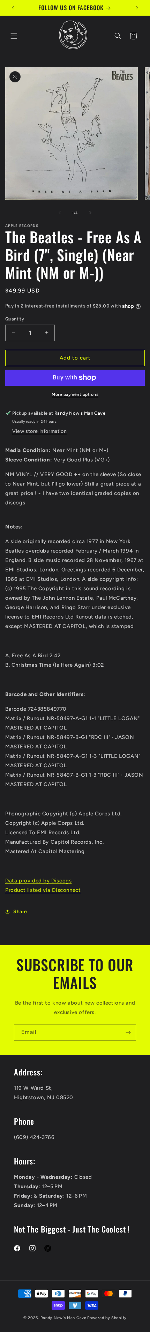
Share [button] (20, 912)
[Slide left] (59, 212)
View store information (39, 431)
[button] (14, 36)
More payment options (75, 394)
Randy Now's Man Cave (63, 1318)
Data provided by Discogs (38, 881)
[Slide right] (90, 212)
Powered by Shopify (107, 1318)
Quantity (14, 318)
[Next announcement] (137, 7)
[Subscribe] (128, 1032)
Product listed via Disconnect (43, 890)
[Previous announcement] (13, 7)
